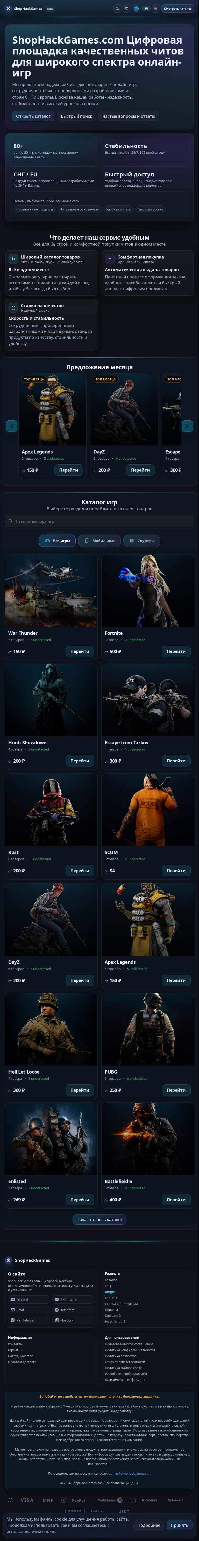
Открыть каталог (33, 116)
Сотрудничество (20, 1356)
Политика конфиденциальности (130, 1350)
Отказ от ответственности (125, 1362)
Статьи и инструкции (121, 1304)
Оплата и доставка (22, 1362)
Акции (110, 1292)
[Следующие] (187, 426)
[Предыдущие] (11, 426)
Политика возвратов (121, 1356)
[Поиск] (117, 8)
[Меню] (156, 8)
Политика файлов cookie (124, 1368)
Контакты (15, 1344)
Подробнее (148, 1525)
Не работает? (115, 1321)
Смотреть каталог (178, 9)
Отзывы (111, 1298)
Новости (111, 1310)
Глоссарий (113, 1315)
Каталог (111, 1280)
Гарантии (15, 1350)
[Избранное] (127, 8)
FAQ (108, 1286)
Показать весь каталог (99, 1219)
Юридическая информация (126, 1380)
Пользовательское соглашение (129, 1344)
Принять (180, 1525)
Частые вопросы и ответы (128, 116)
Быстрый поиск (76, 116)
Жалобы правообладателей (126, 1374)
